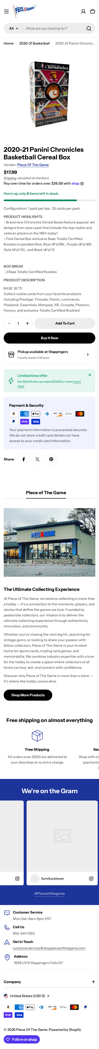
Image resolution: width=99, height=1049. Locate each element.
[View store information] (87, 354)
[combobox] (49, 28)
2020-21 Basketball (34, 43)
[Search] (89, 28)
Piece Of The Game (33, 165)
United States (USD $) (27, 996)
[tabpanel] (49, 602)
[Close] (89, 374)
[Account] (83, 11)
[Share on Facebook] (23, 459)
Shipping (10, 178)
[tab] (46, 494)
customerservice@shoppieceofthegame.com (49, 948)
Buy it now (49, 338)
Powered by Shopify (65, 1029)
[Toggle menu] (6, 11)
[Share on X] (37, 459)
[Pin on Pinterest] (51, 459)
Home (9, 43)
